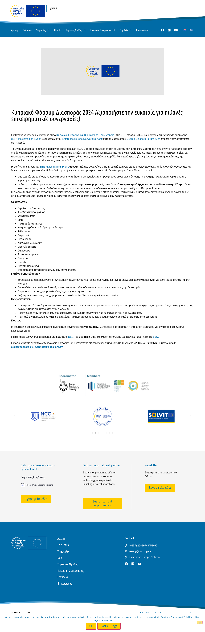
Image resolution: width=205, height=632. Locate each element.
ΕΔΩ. (71, 336)
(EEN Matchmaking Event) (26, 139)
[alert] (40, 485)
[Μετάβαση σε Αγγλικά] (185, 30)
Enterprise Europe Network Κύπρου (82, 139)
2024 (158, 139)
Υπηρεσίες (41, 30)
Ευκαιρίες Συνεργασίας (100, 30)
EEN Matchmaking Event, (54, 166)
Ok (90, 626)
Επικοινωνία (142, 30)
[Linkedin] (169, 30)
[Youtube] (175, 30)
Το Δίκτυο (27, 30)
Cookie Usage (109, 626)
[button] (14, 416)
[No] (200, 622)
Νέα (56, 30)
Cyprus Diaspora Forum (140, 139)
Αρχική (14, 30)
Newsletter (151, 465)
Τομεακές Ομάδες (74, 30)
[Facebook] (162, 30)
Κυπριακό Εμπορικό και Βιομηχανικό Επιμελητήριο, (85, 135)
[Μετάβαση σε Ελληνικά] (191, 30)
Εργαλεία (124, 30)
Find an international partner (102, 465)
